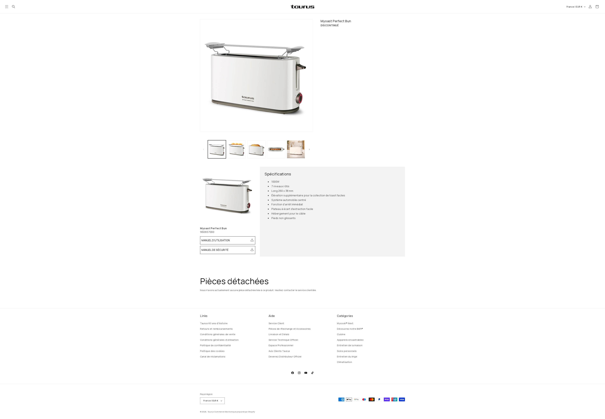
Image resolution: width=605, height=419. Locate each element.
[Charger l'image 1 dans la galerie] (217, 149)
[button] (6, 6)
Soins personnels (347, 351)
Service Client (276, 323)
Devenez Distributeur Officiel (285, 356)
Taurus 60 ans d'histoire (214, 323)
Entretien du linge (347, 356)
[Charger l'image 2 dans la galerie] (237, 149)
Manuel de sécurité (215, 250)
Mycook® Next (345, 323)
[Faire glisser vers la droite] (309, 149)
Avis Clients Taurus (279, 351)
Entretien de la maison (349, 345)
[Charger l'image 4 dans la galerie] (276, 149)
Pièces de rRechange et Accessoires (290, 328)
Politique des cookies (212, 351)
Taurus (211, 411)
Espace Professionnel (281, 345)
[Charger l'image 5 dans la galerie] (296, 149)
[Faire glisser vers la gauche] (203, 149)
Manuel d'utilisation (216, 240)
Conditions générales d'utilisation (219, 339)
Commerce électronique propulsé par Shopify (234, 411)
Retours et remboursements (216, 328)
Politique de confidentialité (215, 345)
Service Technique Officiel (283, 339)
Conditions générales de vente (217, 334)
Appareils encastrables (350, 339)
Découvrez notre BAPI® (350, 328)
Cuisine (341, 334)
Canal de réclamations (212, 356)
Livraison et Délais (279, 334)
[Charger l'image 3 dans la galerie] (256, 149)
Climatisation (344, 362)
